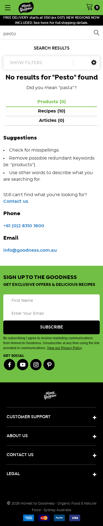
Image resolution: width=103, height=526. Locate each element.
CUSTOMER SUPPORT (29, 417)
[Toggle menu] (7, 7)
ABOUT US (17, 436)
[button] (94, 62)
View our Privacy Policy (64, 348)
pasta (66, 88)
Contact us (15, 201)
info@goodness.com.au (30, 250)
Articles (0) (51, 120)
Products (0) (51, 102)
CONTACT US (20, 455)
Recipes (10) (51, 111)
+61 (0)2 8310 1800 (23, 226)
